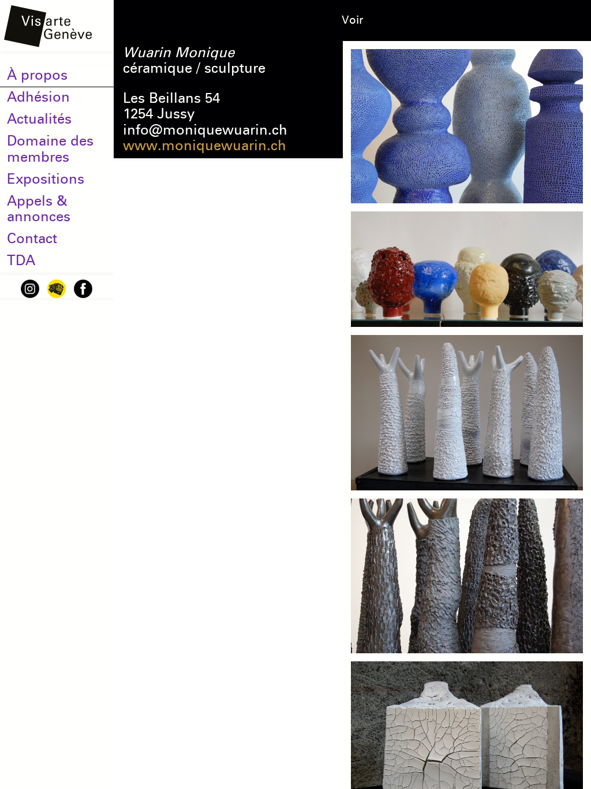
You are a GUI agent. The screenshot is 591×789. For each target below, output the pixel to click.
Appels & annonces (38, 209)
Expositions (45, 179)
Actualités (39, 119)
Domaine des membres (50, 149)
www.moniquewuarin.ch (204, 145)
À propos (37, 75)
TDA (21, 260)
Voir (352, 20)
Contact (32, 238)
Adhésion (38, 97)
